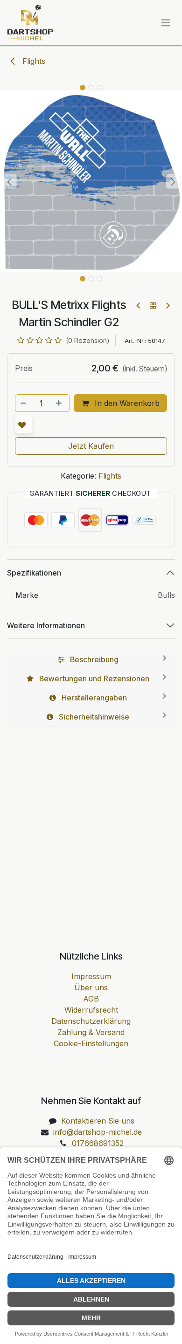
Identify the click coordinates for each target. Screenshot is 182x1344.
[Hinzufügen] (60, 403)
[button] (9, 181)
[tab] (91, 659)
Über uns (91, 987)
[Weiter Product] (167, 305)
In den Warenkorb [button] (126, 403)
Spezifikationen (34, 572)
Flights (32, 61)
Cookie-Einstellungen (91, 1043)
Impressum (91, 976)
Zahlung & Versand (91, 1032)
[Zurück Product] (139, 305)
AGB (91, 998)
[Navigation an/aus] (165, 22)
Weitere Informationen (46, 625)
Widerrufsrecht (91, 1010)
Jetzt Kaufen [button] (91, 446)
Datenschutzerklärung (91, 1021)
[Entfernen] (23, 403)
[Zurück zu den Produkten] (153, 305)
